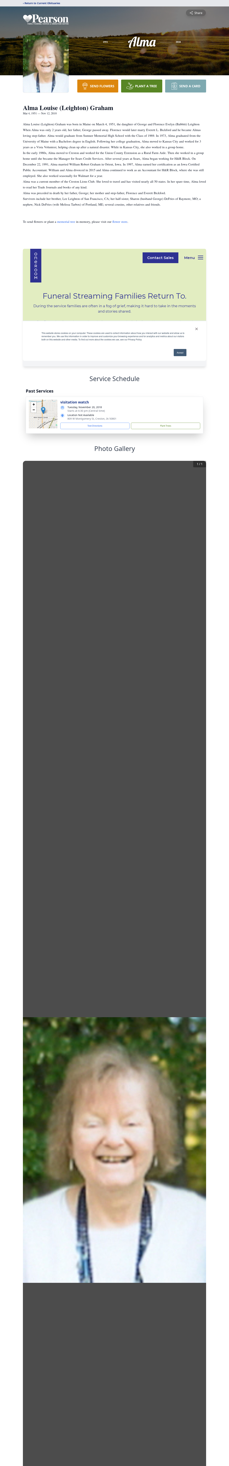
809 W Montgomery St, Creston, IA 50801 (91, 418)
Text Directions (94, 425)
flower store (119, 221)
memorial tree (66, 221)
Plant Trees (165, 425)
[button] (43, 410)
